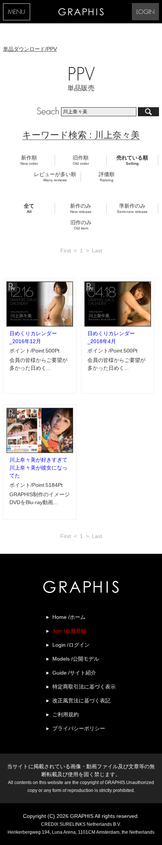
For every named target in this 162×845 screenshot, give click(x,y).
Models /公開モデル (75, 659)
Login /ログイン (71, 645)
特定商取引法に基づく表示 (84, 687)
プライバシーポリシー (78, 728)
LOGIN (145, 12)
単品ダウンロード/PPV (30, 49)
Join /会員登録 (69, 631)
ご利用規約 (65, 714)
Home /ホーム (69, 617)
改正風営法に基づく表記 (81, 701)
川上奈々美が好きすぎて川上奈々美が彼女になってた (38, 468)
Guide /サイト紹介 (74, 673)
